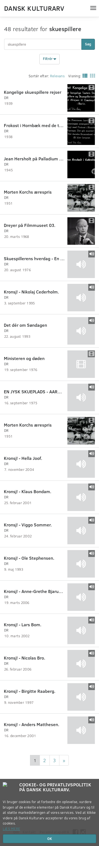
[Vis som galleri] (91, 75)
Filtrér (48, 58)
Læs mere (11, 828)
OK (49, 838)
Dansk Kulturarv (34, 8)
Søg (88, 44)
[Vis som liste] (83, 75)
